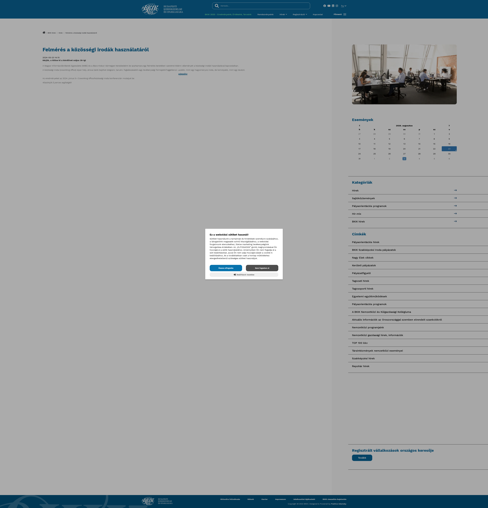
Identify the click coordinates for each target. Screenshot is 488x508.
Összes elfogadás (225, 268)
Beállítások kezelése (245, 275)
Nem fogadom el (262, 268)
